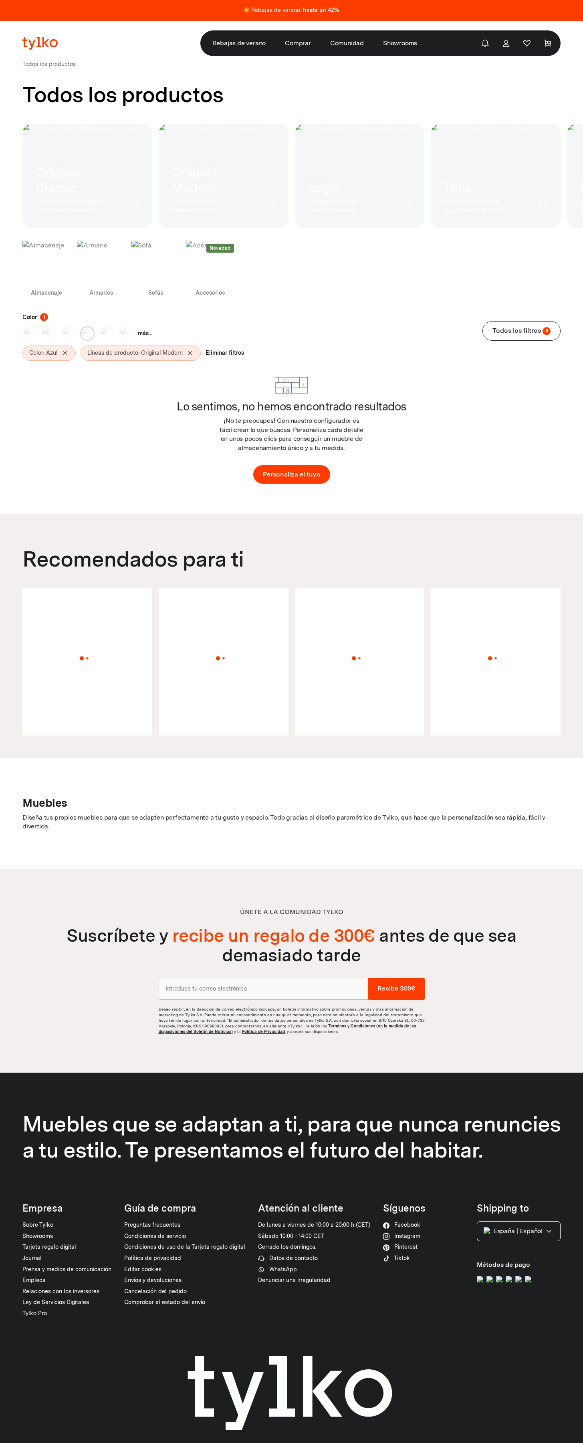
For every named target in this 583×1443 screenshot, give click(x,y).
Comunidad (347, 43)
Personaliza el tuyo (292, 474)
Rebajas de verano (239, 43)
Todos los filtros (520, 330)
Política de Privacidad (263, 1031)
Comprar (298, 43)
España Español (518, 1231)
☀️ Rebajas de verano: (291, 10)
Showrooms (400, 43)
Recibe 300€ (396, 989)
